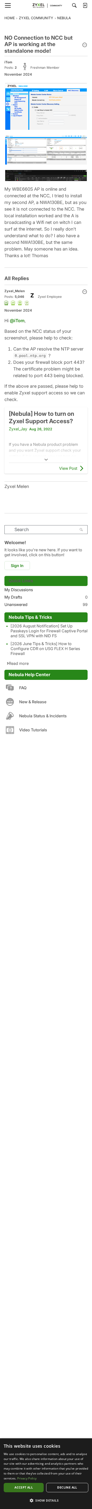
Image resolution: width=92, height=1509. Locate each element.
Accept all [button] (23, 1487)
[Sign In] (84, 5)
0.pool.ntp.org (30, 355)
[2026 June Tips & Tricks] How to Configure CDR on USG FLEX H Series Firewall (45, 648)
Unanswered (46, 604)
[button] (85, 45)
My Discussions (18, 589)
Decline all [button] (67, 1487)
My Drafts (46, 597)
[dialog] (46, 1473)
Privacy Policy (27, 1478)
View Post (68, 468)
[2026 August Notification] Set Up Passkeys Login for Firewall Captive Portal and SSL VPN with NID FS (49, 630)
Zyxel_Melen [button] (14, 291)
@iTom (17, 320)
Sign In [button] (17, 565)
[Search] (74, 5)
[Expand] (46, 460)
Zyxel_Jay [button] (18, 428)
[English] (46, 5)
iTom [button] (8, 62)
